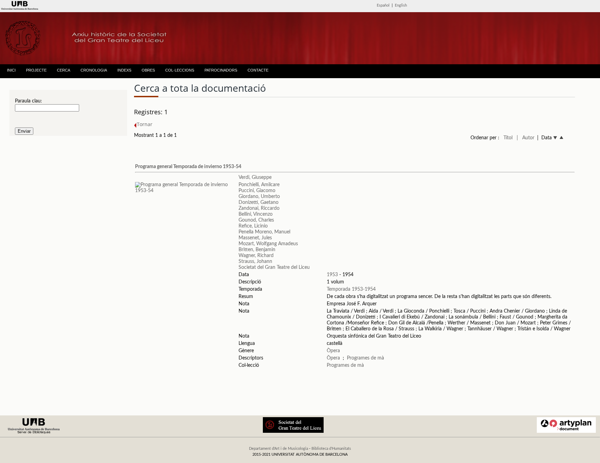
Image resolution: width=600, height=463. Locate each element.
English (401, 5)
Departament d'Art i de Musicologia (278, 448)
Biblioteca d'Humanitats (331, 448)
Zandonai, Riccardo (259, 208)
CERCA (63, 70)
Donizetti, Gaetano (258, 202)
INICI (11, 70)
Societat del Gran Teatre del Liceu (274, 267)
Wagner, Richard (256, 255)
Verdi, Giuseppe (255, 177)
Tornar (144, 124)
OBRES (148, 70)
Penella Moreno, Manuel (264, 232)
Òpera (333, 350)
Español (383, 5)
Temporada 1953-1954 (351, 289)
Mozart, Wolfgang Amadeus (268, 243)
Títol (507, 137)
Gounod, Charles (256, 220)
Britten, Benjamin (257, 249)
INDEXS (124, 70)
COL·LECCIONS (179, 70)
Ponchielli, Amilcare (259, 184)
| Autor (525, 137)
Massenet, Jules (255, 237)
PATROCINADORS (221, 70)
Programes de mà (365, 358)
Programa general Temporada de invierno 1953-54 (188, 166)
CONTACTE (258, 70)
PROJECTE (36, 70)
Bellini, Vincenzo (256, 214)
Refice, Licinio (253, 226)
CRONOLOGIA (94, 70)
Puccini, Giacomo (257, 190)
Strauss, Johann (255, 261)
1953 (332, 274)
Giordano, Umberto (259, 196)
